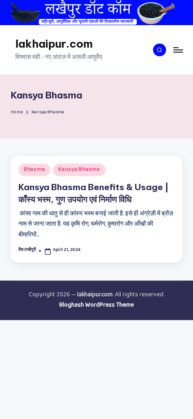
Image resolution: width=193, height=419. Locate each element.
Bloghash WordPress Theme (96, 305)
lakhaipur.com (54, 43)
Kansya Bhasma (79, 170)
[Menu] (177, 49)
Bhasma (34, 170)
